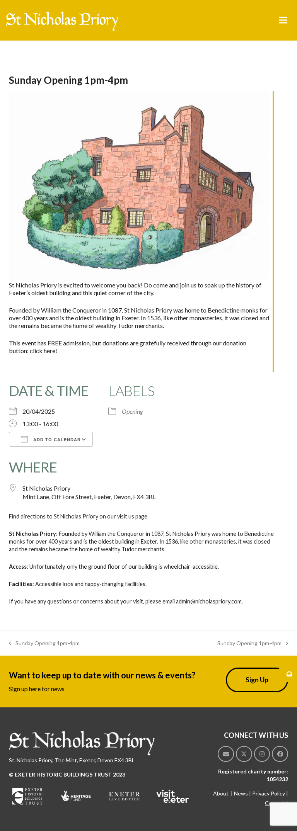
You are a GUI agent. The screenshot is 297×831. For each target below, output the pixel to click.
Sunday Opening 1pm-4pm (44, 643)
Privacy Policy (268, 793)
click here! (43, 350)
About (221, 793)
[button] (283, 20)
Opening (132, 411)
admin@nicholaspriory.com (209, 601)
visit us (125, 516)
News (241, 793)
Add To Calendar (56, 439)
